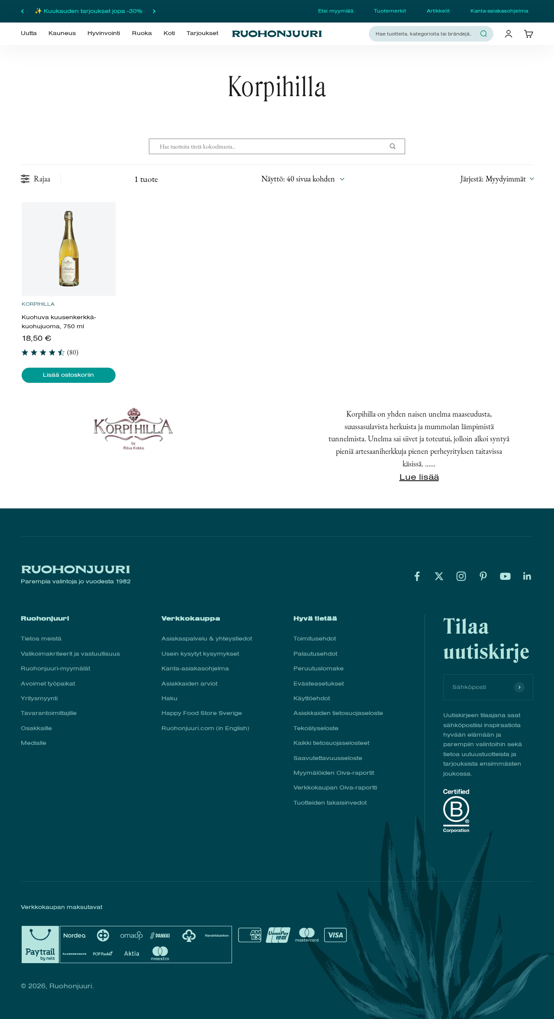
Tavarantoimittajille (49, 713)
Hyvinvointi (103, 33)
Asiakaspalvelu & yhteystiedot (206, 638)
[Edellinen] (22, 11)
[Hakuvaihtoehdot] (396, 146)
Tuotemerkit (390, 11)
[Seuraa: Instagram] (461, 576)
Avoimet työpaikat (48, 683)
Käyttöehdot (311, 698)
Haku (169, 698)
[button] (497, 178)
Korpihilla (38, 304)
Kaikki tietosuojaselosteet (331, 743)
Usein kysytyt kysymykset (200, 653)
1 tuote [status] (146, 178)
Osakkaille (36, 728)
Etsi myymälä (335, 11)
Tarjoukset (202, 33)
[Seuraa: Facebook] (417, 576)
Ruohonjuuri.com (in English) (205, 728)
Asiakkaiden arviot (189, 683)
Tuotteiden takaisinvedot (330, 802)
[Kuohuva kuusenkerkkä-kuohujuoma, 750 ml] (68, 249)
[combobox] (426, 33)
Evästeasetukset (318, 683)
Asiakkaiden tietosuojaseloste (338, 713)
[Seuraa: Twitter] (439, 576)
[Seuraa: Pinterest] (483, 576)
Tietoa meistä (41, 638)
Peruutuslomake (318, 668)
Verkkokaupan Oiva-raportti (335, 787)
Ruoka (142, 33)
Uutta (29, 33)
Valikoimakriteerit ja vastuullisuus (70, 653)
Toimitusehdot (314, 638)
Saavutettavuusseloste (327, 758)
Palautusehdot (315, 653)
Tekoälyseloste (315, 728)
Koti (169, 33)
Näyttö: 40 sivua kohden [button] (298, 179)
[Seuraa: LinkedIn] (527, 576)
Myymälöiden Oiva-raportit (333, 772)
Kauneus (62, 33)
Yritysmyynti (39, 698)
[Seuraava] (154, 11)
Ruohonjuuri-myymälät (55, 668)
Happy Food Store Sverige (201, 713)
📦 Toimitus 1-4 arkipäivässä (88, 11)
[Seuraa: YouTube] (505, 576)
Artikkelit (438, 11)
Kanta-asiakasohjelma (499, 11)
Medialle (33, 743)
